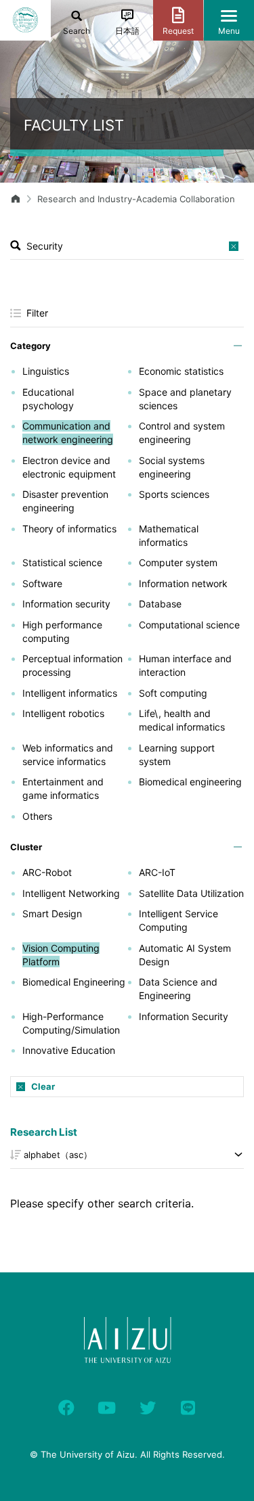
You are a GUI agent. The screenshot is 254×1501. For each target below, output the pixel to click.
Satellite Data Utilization (191, 893)
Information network (183, 583)
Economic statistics (181, 371)
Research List (43, 1132)
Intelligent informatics (69, 693)
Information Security (183, 1016)
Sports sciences (174, 494)
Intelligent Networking (71, 893)
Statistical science (62, 562)
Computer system (178, 562)
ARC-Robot (47, 872)
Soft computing (173, 693)
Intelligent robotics (63, 713)
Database (160, 603)
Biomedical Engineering (73, 982)
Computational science (189, 624)
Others (37, 816)
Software (42, 583)
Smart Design (52, 913)
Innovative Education (68, 1050)
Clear (43, 1086)
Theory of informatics (69, 528)
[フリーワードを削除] (233, 246)
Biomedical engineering (190, 781)
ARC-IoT (157, 872)
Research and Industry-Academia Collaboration (136, 198)
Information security (66, 603)
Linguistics (45, 371)
